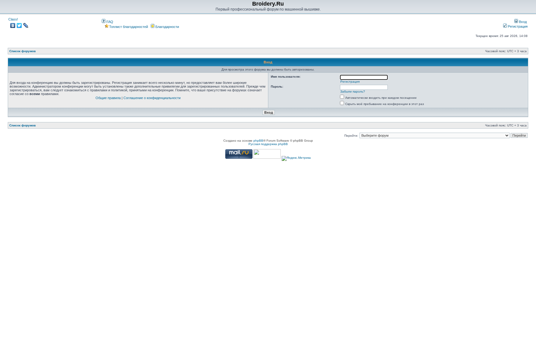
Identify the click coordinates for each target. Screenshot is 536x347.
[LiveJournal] (26, 25)
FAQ (109, 22)
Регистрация (517, 26)
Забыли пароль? (352, 91)
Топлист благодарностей (128, 27)
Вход (522, 22)
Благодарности (166, 27)
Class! (13, 19)
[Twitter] (19, 25)
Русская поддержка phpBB (268, 144)
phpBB (258, 140)
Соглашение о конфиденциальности (152, 98)
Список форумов (22, 51)
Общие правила (108, 98)
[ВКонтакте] (13, 25)
